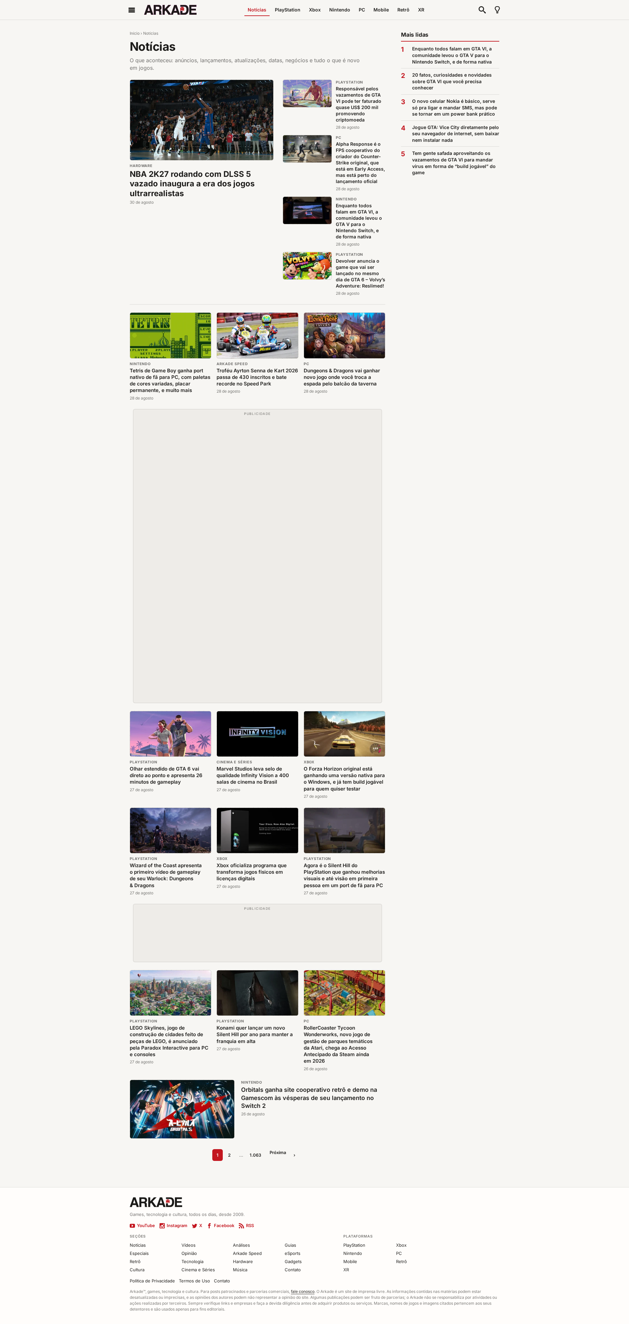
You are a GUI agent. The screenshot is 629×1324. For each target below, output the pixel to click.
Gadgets (293, 1261)
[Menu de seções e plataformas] (131, 10)
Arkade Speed (232, 364)
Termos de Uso (194, 1280)
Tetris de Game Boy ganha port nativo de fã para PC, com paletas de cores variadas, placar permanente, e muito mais (170, 380)
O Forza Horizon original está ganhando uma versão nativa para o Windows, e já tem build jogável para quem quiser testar (344, 779)
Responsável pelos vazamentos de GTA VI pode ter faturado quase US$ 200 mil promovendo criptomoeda (358, 104)
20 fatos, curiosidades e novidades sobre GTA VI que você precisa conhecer (452, 81)
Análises (241, 1245)
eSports (292, 1253)
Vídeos (188, 1245)
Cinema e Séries (234, 762)
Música (240, 1269)
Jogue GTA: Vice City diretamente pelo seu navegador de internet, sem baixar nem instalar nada (455, 133)
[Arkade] (156, 1201)
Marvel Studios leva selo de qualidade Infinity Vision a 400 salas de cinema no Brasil (253, 775)
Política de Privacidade (152, 1280)
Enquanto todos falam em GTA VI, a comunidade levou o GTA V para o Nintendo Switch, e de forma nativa (359, 221)
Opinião (189, 1253)
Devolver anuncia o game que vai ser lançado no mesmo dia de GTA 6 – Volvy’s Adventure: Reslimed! (360, 273)
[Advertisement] (257, 559)
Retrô (403, 9)
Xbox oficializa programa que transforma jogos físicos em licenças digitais (252, 872)
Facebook (224, 1225)
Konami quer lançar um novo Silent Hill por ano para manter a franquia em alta (255, 1034)
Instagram (177, 1225)
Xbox (315, 9)
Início (135, 33)
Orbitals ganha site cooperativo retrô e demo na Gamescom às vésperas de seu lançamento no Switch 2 (309, 1097)
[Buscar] (482, 10)
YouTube (146, 1225)
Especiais (139, 1253)
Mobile (381, 9)
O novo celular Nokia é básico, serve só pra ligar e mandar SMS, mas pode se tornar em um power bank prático (454, 107)
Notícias (257, 9)
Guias (290, 1245)
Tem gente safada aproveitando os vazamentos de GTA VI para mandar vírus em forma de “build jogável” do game (454, 162)
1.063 (255, 1155)
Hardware (141, 165)
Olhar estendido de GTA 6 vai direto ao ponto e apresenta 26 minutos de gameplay (166, 775)
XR (421, 9)
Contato (293, 1269)
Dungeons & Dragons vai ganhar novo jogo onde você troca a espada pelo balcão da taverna (342, 377)
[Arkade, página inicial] (170, 10)
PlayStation (287, 9)
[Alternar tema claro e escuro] (497, 10)
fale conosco (302, 1291)
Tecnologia (192, 1261)
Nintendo (339, 9)
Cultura (137, 1269)
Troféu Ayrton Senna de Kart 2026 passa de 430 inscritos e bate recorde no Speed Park (257, 377)
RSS (250, 1225)
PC (362, 9)
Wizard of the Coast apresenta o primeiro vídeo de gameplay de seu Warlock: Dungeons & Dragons (166, 875)
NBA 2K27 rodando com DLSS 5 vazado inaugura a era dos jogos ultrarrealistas (192, 183)
